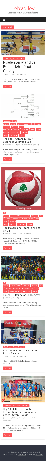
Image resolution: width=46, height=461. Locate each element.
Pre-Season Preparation (20, 406)
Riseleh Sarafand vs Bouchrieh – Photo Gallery (19, 66)
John (18, 145)
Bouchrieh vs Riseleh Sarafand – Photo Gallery (21, 352)
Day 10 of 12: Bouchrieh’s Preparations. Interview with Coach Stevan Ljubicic (19, 411)
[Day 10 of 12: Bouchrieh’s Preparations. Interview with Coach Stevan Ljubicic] (23, 377)
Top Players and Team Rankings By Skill (21, 229)
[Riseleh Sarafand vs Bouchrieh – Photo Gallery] (23, 32)
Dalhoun (14, 127)
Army (26, 124)
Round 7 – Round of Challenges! (21, 295)
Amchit (13, 124)
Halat (10, 130)
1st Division (7, 121)
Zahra (22, 135)
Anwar (20, 124)
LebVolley (23, 8)
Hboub (16, 130)
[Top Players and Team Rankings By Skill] (23, 168)
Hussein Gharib (23, 74)
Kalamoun (25, 130)
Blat (31, 124)
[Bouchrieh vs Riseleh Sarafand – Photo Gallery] (23, 321)
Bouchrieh (7, 58)
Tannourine (13, 135)
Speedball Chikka (15, 291)
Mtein (32, 130)
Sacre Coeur (15, 132)
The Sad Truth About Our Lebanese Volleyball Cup (17, 140)
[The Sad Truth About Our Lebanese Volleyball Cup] (23, 95)
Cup (7, 127)
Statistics (12, 224)
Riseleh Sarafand (18, 58)
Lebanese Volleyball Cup (31, 145)
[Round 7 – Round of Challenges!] (23, 257)
